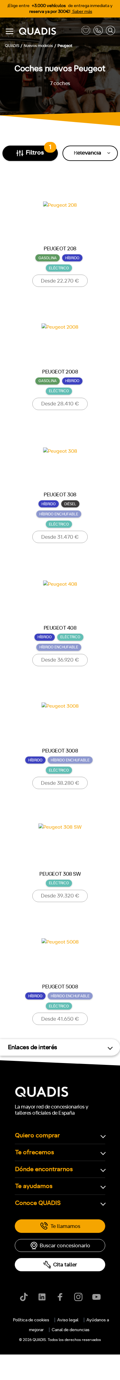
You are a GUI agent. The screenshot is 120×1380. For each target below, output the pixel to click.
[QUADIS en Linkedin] (42, 1297)
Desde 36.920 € (60, 660)
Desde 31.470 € (60, 537)
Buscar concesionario (65, 1245)
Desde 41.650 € (60, 1019)
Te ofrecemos (34, 1152)
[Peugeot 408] (60, 593)
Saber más (81, 12)
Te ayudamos (34, 1186)
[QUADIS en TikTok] (24, 1297)
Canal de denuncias (71, 1330)
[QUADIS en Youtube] (96, 1297)
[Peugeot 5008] (60, 952)
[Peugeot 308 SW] (60, 839)
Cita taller (65, 1264)
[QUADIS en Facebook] (60, 1297)
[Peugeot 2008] (60, 337)
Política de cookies (31, 1320)
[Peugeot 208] (60, 214)
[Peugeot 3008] (60, 716)
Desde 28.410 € (60, 403)
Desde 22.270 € (60, 280)
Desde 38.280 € (60, 783)
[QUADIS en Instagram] (78, 1297)
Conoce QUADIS (38, 1203)
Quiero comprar (37, 1135)
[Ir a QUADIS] (48, 31)
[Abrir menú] (9, 31)
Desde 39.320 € (60, 895)
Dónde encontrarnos (44, 1169)
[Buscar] (110, 31)
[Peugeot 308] (60, 460)
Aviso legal (67, 1320)
